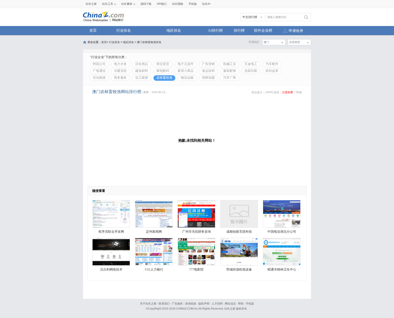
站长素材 (126, 3)
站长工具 (107, 3)
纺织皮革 (272, 71)
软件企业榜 (263, 30)
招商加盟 (208, 77)
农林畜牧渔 (164, 77)
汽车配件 (272, 64)
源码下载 (145, 3)
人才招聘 (217, 303)
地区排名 (173, 30)
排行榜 (239, 30)
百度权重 (287, 92)
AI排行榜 (215, 30)
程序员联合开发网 (111, 231)
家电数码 (162, 71)
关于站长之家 (148, 303)
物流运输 (187, 77)
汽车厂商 (229, 77)
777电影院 (196, 269)
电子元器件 (186, 64)
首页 (93, 30)
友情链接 (190, 303)
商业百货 (162, 64)
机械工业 (229, 64)
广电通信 (99, 71)
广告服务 (177, 303)
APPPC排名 (272, 92)
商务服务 (120, 77)
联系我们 (164, 303)
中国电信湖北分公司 (281, 231)
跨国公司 (99, 64)
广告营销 (208, 64)
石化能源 (99, 77)
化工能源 (141, 77)
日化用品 (141, 64)
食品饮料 (208, 71)
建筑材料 (141, 71)
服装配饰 (229, 71)
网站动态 (230, 303)
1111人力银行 (154, 269)
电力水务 (120, 64)
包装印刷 (250, 71)
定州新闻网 (154, 231)
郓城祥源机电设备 (239, 269)
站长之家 (91, 3)
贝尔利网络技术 (111, 269)
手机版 (250, 303)
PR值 (299, 92)
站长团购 (177, 3)
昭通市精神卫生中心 (281, 269)
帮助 (241, 303)
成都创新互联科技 (239, 231)
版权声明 (203, 303)
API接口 (162, 3)
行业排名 (123, 30)
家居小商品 (186, 71)
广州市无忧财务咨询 (196, 231)
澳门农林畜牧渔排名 (149, 42)
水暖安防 (120, 71)
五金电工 (250, 64)
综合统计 (256, 92)
